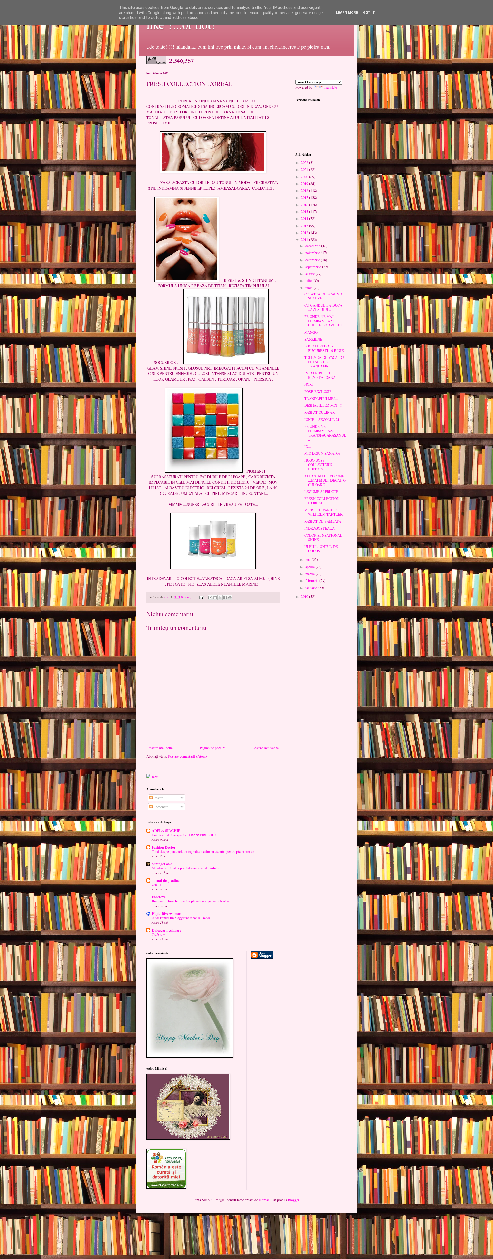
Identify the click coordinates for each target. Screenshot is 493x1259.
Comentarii (161, 806)
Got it (369, 13)
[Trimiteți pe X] (220, 597)
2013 (305, 225)
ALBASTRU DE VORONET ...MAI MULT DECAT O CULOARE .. (325, 480)
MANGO (311, 332)
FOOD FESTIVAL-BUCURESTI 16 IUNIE (324, 348)
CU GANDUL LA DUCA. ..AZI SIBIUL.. (323, 307)
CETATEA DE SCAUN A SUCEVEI (323, 296)
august (310, 273)
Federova (159, 896)
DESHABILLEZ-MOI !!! (323, 405)
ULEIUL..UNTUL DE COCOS (321, 548)
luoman (264, 1199)
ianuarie (311, 587)
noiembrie (313, 252)
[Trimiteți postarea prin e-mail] (201, 597)
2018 (305, 190)
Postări (158, 797)
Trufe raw (158, 934)
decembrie (313, 245)
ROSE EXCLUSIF (317, 391)
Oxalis (156, 884)
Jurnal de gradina (166, 880)
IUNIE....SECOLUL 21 (321, 419)
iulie (309, 280)
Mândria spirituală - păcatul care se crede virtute (185, 868)
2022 (305, 162)
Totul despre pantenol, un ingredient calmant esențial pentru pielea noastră (203, 851)
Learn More (347, 13)
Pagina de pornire (212, 747)
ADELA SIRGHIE (166, 830)
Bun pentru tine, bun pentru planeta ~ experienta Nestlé (190, 901)
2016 (305, 204)
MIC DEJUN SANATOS (322, 453)
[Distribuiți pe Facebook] (224, 597)
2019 (305, 183)
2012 (305, 232)
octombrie (313, 259)
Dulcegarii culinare (166, 930)
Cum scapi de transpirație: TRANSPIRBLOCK (184, 834)
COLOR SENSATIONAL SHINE (323, 537)
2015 (305, 211)
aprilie (310, 566)
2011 (305, 239)
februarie (312, 580)
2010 (305, 596)
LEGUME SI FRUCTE (321, 491)
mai (308, 559)
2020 (305, 176)
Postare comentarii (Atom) (187, 756)
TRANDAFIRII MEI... (321, 398)
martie (310, 573)
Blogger (293, 1199)
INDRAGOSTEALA (319, 528)
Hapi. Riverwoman (166, 913)
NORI (308, 384)
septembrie (313, 266)
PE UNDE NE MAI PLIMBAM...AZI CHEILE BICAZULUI (323, 321)
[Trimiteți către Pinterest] (229, 597)
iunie (309, 287)
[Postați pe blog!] (215, 597)
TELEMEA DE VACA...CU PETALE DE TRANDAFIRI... (325, 362)
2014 (305, 218)
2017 (305, 197)
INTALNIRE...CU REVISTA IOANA (320, 375)
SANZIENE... (314, 339)
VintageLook (162, 863)
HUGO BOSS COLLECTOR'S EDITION (318, 464)
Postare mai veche (265, 747)
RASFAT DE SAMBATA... (324, 521)
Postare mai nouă (160, 747)
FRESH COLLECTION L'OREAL (321, 500)
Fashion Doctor (163, 847)
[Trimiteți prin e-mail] (210, 597)
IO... (307, 446)
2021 (305, 169)
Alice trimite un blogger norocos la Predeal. (182, 917)
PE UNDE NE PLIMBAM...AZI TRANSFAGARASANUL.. (325, 433)
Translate (330, 87)
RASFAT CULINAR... (321, 412)
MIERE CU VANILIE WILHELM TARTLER (323, 512)
